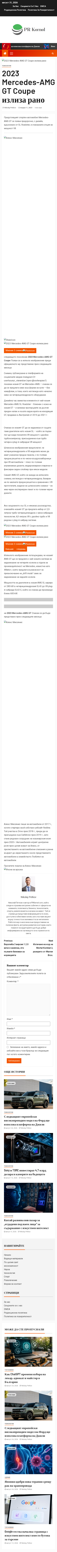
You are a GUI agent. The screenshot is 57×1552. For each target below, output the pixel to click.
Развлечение (10, 1280)
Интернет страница (16, 1038)
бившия (9, 549)
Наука (7, 1269)
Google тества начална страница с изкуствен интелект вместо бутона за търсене (27, 1535)
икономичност (11, 1266)
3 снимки (14, 350)
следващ (21, 549)
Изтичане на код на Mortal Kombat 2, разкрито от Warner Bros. (43, 947)
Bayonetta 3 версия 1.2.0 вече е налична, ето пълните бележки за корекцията (16, 947)
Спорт (7, 1276)
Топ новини (9, 1370)
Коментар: (12, 981)
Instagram (27, 377)
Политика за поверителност (41, 10)
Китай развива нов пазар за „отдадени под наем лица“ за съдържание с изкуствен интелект (26, 1224)
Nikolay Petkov (10, 108)
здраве (7, 1477)
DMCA (43, 6)
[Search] (52, 53)
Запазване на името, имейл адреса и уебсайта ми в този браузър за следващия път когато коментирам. (28, 1051)
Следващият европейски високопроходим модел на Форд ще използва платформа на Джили (27, 1120)
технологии (6, 66)
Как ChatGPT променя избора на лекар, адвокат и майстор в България (25, 1378)
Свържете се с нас (29, 6)
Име (10, 1019)
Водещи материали (13, 1258)
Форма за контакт (13, 1284)
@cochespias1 (39, 380)
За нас (16, 6)
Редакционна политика (15, 10)
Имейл (11, 1028)
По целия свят (11, 1262)
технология (9, 1273)
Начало (7, 1255)
